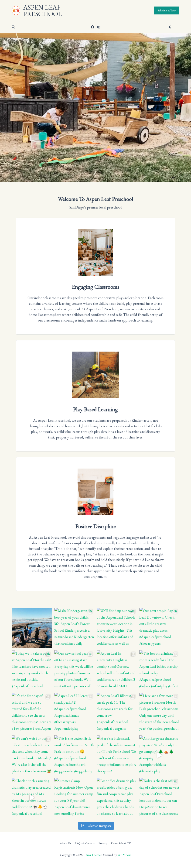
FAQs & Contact (85, 843)
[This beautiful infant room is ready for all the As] (159, 670)
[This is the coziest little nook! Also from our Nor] (74, 755)
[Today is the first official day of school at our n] (159, 798)
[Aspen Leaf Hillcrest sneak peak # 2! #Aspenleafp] (74, 713)
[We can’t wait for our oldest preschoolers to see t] (32, 755)
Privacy (103, 843)
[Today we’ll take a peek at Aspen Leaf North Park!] (32, 670)
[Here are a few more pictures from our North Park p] (159, 713)
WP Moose (124, 855)
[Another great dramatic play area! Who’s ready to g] (159, 755)
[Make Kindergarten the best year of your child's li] (74, 628)
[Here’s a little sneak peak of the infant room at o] (117, 755)
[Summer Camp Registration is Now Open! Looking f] (74, 798)
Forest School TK (121, 843)
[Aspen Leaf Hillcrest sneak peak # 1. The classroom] (117, 713)
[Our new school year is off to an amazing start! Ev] (74, 670)
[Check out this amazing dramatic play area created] (32, 798)
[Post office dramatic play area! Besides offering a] (117, 798)
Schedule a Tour (167, 10)
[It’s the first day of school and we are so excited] (32, 713)
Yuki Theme (93, 855)
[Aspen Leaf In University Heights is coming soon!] (117, 670)
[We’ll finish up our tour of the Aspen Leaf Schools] (117, 628)
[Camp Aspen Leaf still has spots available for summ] (32, 628)
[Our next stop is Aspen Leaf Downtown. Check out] (159, 628)
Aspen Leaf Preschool (42, 10)
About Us (65, 843)
